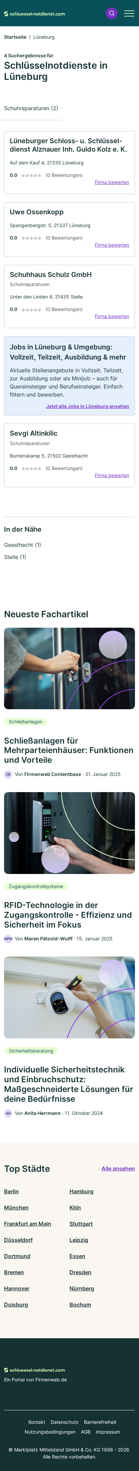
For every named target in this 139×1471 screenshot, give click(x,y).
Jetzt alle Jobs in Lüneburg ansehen (87, 406)
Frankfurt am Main (27, 1223)
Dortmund (17, 1256)
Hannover (16, 1288)
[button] (111, 13)
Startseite (15, 37)
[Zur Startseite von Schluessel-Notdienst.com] (34, 13)
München (16, 1207)
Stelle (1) (15, 557)
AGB (85, 1432)
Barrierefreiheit (100, 1422)
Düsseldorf (18, 1240)
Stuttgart (81, 1223)
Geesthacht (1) (22, 544)
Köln (75, 1207)
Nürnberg (82, 1288)
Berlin (11, 1191)
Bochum (80, 1304)
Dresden (80, 1272)
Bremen (14, 1272)
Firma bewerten (112, 182)
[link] (69, 162)
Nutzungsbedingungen (50, 1432)
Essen (77, 1256)
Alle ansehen (118, 1168)
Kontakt (36, 1422)
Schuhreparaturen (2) (31, 108)
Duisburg (16, 1304)
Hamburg (81, 1191)
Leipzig (79, 1240)
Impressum (108, 1432)
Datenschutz (65, 1422)
